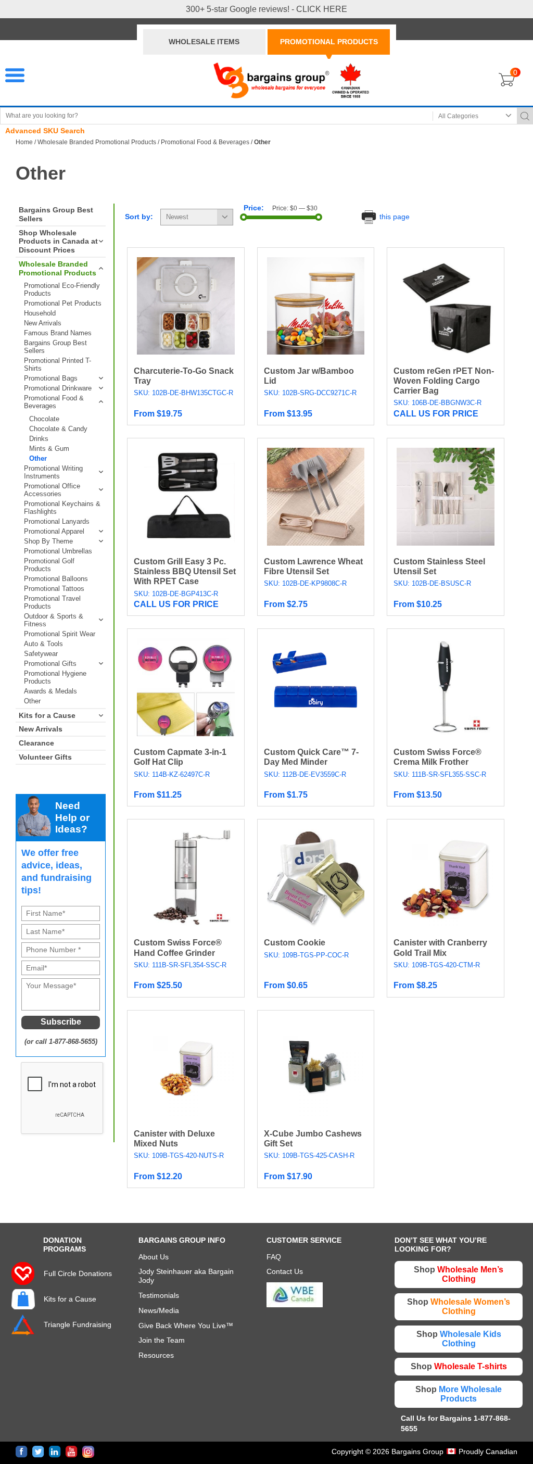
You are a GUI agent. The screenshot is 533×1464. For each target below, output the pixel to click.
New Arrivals (42, 323)
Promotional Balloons (56, 579)
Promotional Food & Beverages (205, 142)
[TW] (38, 1452)
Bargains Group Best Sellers (56, 214)
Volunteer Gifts (45, 757)
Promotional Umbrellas (58, 551)
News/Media (158, 1310)
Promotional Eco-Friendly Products (62, 289)
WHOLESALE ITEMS (204, 41)
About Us (153, 1257)
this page (393, 216)
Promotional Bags (51, 378)
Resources (156, 1355)
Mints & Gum (49, 448)
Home (24, 142)
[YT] (72, 1452)
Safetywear (41, 654)
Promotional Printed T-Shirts (57, 364)
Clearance (36, 743)
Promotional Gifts (50, 663)
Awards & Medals (50, 691)
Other (38, 458)
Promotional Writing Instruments (53, 472)
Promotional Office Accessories (52, 490)
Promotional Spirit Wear (59, 634)
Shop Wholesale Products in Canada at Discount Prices (58, 242)
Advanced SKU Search (45, 131)
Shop (458, 1274)
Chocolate (44, 419)
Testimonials (158, 1295)
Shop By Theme (48, 541)
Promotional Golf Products (49, 565)
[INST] (88, 1452)
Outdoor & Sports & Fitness (53, 620)
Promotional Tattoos (54, 588)
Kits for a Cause (47, 715)
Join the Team (161, 1340)
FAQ (273, 1257)
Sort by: (139, 216)
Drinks (38, 439)
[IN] (55, 1452)
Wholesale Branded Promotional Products (96, 142)
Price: (254, 208)
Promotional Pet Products (62, 303)
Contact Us (284, 1271)
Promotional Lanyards (57, 521)
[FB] (22, 1452)
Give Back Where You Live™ (185, 1325)
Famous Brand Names (58, 333)
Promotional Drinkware (58, 388)
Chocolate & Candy (58, 429)
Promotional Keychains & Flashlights (62, 507)
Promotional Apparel (54, 531)
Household (40, 313)
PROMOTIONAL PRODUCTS (329, 41)
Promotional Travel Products (52, 602)
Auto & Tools (43, 644)
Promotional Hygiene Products (55, 677)
